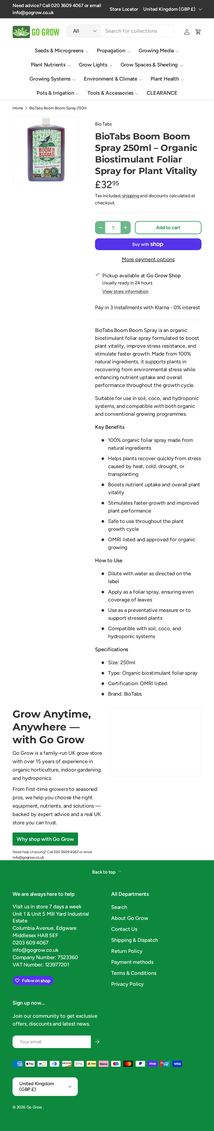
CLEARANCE (162, 93)
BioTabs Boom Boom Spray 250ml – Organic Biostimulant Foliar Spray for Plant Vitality (68, 108)
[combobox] (120, 31)
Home (18, 108)
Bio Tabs (103, 124)
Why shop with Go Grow (45, 839)
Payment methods (132, 962)
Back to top (104, 872)
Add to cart (168, 227)
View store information (125, 291)
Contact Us (124, 929)
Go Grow (35, 1107)
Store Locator (124, 9)
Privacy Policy (127, 984)
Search (119, 907)
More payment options (148, 259)
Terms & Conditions (133, 973)
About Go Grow (129, 918)
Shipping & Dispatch (134, 940)
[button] (198, 32)
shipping (130, 195)
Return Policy (126, 951)
